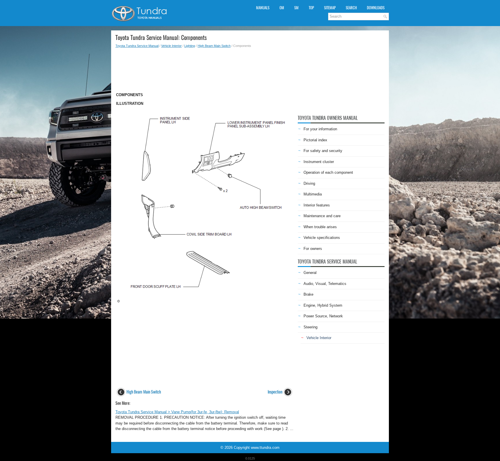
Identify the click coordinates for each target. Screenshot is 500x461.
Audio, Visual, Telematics (325, 283)
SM (296, 7)
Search (351, 7)
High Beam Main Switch (214, 45)
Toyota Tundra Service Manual (137, 45)
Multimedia (313, 194)
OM (282, 7)
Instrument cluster (319, 162)
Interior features (317, 205)
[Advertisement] (204, 68)
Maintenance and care (322, 216)
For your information (320, 129)
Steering (310, 327)
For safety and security (323, 151)
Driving (309, 183)
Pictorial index (315, 140)
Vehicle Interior (171, 45)
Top (311, 7)
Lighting (189, 45)
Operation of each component (328, 172)
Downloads (376, 7)
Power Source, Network (323, 316)
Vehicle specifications (322, 237)
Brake (308, 294)
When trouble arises (320, 227)
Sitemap (330, 7)
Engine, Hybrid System (323, 305)
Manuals (262, 7)
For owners (313, 248)
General (310, 272)
